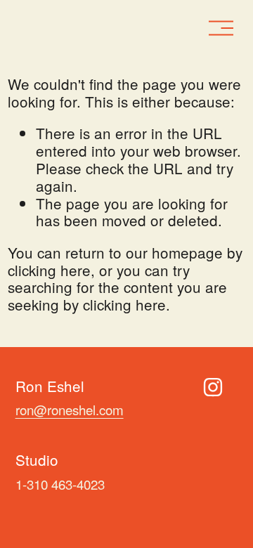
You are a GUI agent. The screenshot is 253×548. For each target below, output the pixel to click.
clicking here (49, 269)
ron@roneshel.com (69, 410)
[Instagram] (213, 387)
